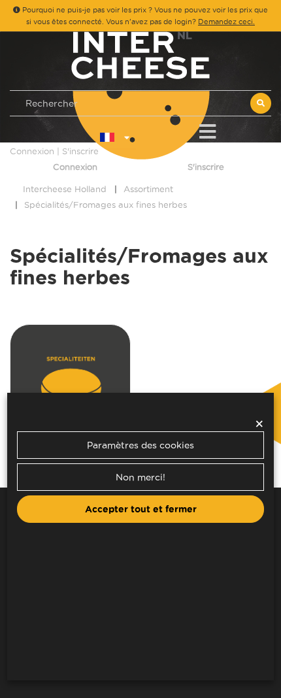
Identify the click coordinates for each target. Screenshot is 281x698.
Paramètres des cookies (140, 445)
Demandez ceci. (226, 21)
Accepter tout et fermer (141, 509)
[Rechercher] (260, 103)
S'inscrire (206, 166)
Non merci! (140, 477)
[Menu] (207, 129)
